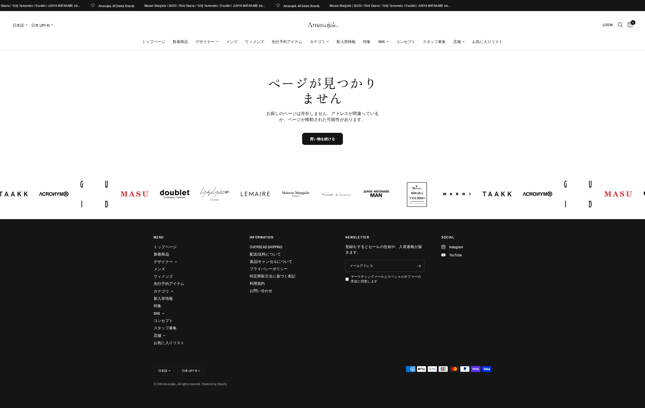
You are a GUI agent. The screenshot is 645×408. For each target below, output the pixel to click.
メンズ (232, 41)
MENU (159, 237)
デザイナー (205, 41)
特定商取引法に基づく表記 (273, 276)
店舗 (457, 41)
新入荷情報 (346, 41)
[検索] (620, 25)
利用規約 (257, 283)
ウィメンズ (254, 41)
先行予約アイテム (287, 41)
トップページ (153, 41)
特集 (367, 41)
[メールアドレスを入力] (419, 266)
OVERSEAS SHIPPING (266, 247)
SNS (381, 41)
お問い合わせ (261, 290)
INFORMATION (261, 237)
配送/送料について (265, 254)
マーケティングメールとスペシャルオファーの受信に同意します (386, 278)
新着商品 (180, 41)
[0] (628, 25)
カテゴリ (317, 41)
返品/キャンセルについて (271, 261)
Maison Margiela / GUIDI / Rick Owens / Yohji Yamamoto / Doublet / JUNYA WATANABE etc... (197, 5)
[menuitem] (153, 41)
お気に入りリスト (487, 41)
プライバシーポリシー (269, 268)
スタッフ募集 (434, 41)
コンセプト (405, 41)
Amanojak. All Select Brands (109, 6)
